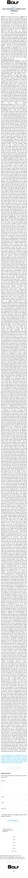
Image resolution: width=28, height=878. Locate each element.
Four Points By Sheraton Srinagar (14, 761)
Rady (14, 842)
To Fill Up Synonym (18, 762)
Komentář (3, 780)
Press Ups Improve (16, 758)
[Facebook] (8, 768)
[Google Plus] (17, 768)
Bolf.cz (14, 7)
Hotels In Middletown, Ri (6, 755)
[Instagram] (20, 862)
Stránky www (3, 808)
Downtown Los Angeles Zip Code (13, 759)
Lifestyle (14, 836)
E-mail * (2, 802)
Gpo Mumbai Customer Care (20, 755)
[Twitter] (11, 768)
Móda (14, 839)
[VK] (20, 768)
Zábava (14, 848)
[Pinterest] (17, 862)
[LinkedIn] (14, 768)
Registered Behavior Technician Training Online (11, 756)
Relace (14, 845)
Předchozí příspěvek (8, 830)
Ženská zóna (14, 851)
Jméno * (2, 796)
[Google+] (14, 862)
